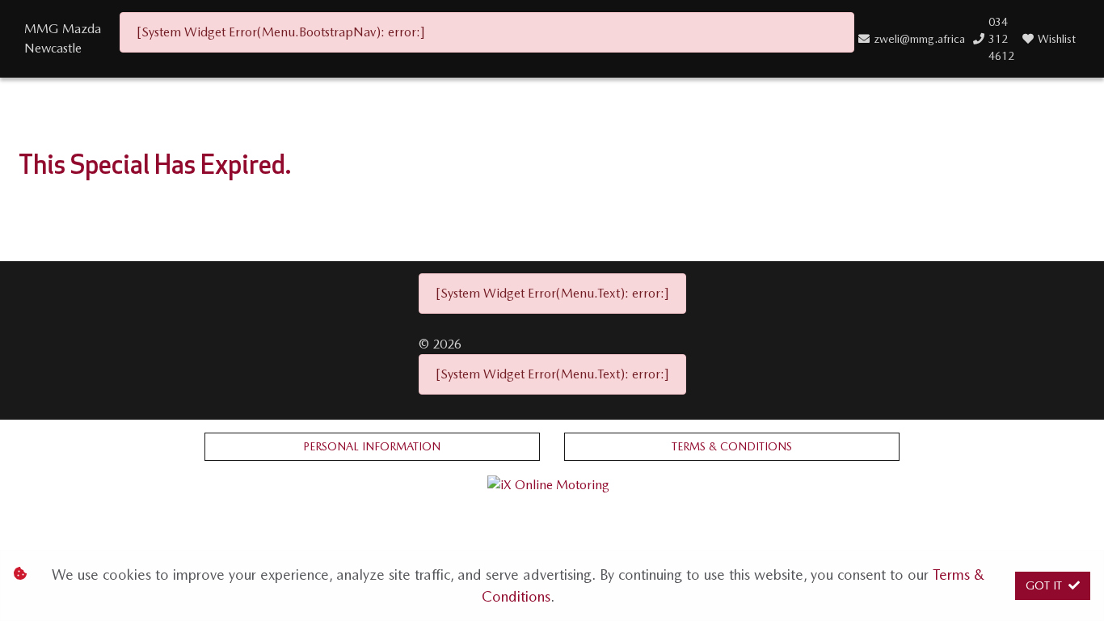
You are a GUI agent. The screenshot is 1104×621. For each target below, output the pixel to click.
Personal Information (371, 446)
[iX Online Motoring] (552, 484)
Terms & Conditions (732, 446)
